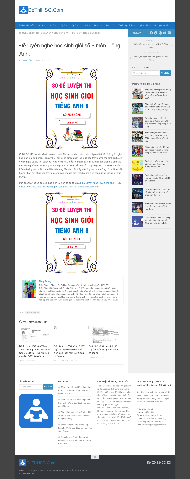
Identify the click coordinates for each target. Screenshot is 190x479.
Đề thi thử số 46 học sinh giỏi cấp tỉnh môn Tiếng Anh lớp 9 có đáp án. (103, 349)
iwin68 (166, 432)
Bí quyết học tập (161, 25)
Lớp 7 (51, 25)
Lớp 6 (40, 25)
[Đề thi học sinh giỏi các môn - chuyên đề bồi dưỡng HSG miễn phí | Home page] (41, 10)
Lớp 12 (109, 25)
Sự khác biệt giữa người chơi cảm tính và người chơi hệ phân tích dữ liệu (157, 192)
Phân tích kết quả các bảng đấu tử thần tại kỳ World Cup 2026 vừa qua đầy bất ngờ (157, 107)
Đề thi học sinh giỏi (88, 33)
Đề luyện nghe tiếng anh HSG (58, 33)
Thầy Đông (27, 61)
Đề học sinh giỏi (26, 25)
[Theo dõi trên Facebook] (151, 33)
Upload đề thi (144, 25)
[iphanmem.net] (169, 33)
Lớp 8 (62, 25)
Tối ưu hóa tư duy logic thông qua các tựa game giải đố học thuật (158, 206)
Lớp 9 (73, 25)
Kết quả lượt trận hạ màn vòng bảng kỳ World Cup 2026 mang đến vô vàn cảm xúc (75, 428)
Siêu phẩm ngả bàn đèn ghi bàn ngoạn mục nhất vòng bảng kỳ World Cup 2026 (157, 150)
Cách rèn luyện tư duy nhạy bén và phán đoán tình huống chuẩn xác (157, 164)
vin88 (139, 432)
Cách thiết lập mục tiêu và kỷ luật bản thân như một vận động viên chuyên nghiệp (157, 220)
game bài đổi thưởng (152, 432)
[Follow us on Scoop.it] (164, 33)
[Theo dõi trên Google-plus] (155, 33)
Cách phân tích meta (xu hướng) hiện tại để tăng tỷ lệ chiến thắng (157, 178)
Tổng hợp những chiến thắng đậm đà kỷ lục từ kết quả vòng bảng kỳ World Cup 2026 (74, 390)
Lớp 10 (85, 25)
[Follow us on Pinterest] (160, 33)
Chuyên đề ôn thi (29, 33)
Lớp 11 (97, 25)
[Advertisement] (120, 10)
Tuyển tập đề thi (126, 25)
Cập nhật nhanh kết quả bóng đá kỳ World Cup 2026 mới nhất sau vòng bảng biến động (75, 415)
